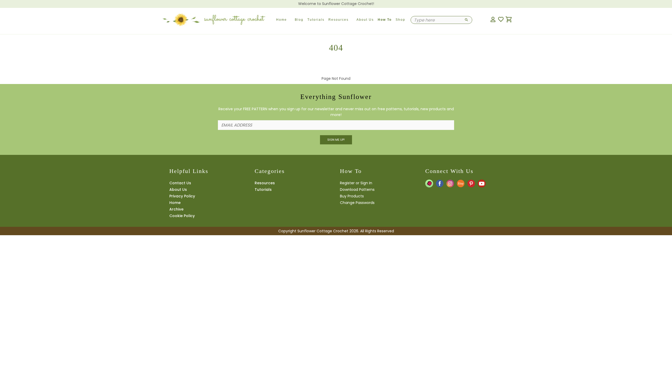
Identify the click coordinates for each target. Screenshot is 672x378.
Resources (338, 20)
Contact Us (180, 183)
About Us (365, 20)
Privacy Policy (182, 196)
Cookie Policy (182, 215)
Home (281, 20)
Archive (176, 209)
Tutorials (315, 20)
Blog (299, 20)
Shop (400, 20)
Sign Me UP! (336, 140)
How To (385, 20)
